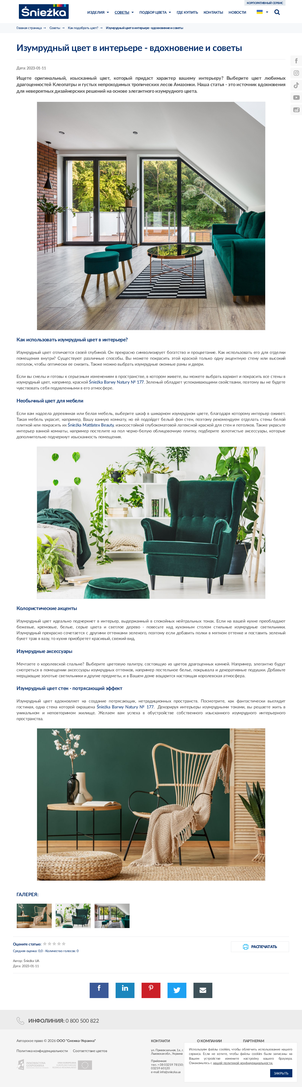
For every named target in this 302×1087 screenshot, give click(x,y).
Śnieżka (44, 11)
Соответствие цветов (90, 1051)
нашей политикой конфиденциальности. (243, 1063)
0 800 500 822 (82, 1021)
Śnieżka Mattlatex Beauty (90, 425)
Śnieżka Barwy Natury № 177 (116, 382)
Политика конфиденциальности (42, 1051)
